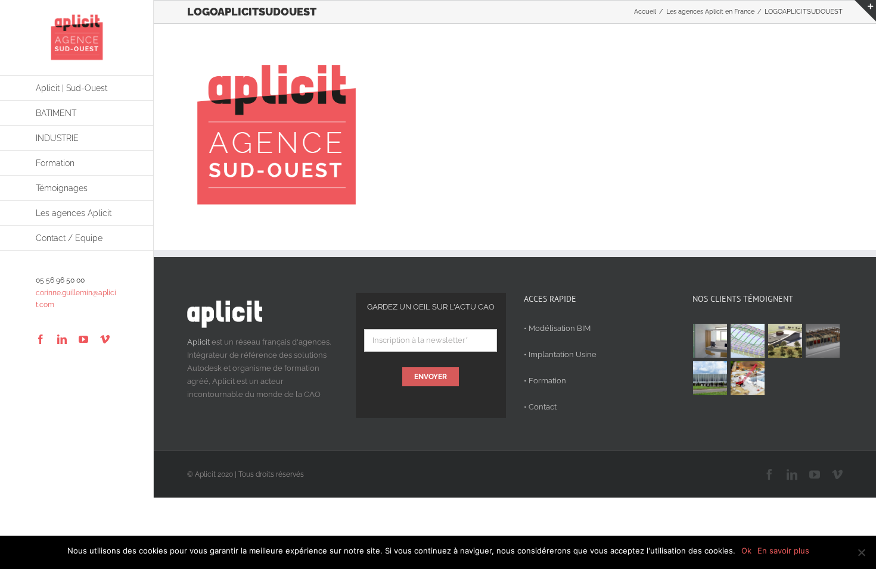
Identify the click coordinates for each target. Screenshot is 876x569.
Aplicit (198, 341)
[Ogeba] (748, 378)
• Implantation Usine (560, 354)
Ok (746, 550)
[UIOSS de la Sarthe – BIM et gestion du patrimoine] (710, 340)
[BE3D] (823, 340)
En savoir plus (783, 550)
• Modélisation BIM (557, 328)
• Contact (540, 406)
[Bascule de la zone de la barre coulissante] (865, 10)
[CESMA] (748, 340)
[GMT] (710, 378)
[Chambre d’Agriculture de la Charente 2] (785, 340)
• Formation (545, 380)
